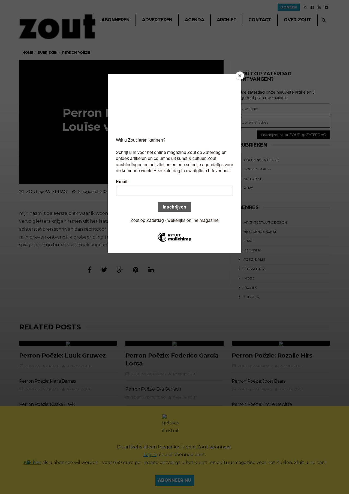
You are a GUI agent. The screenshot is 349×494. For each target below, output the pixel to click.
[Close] (240, 76)
